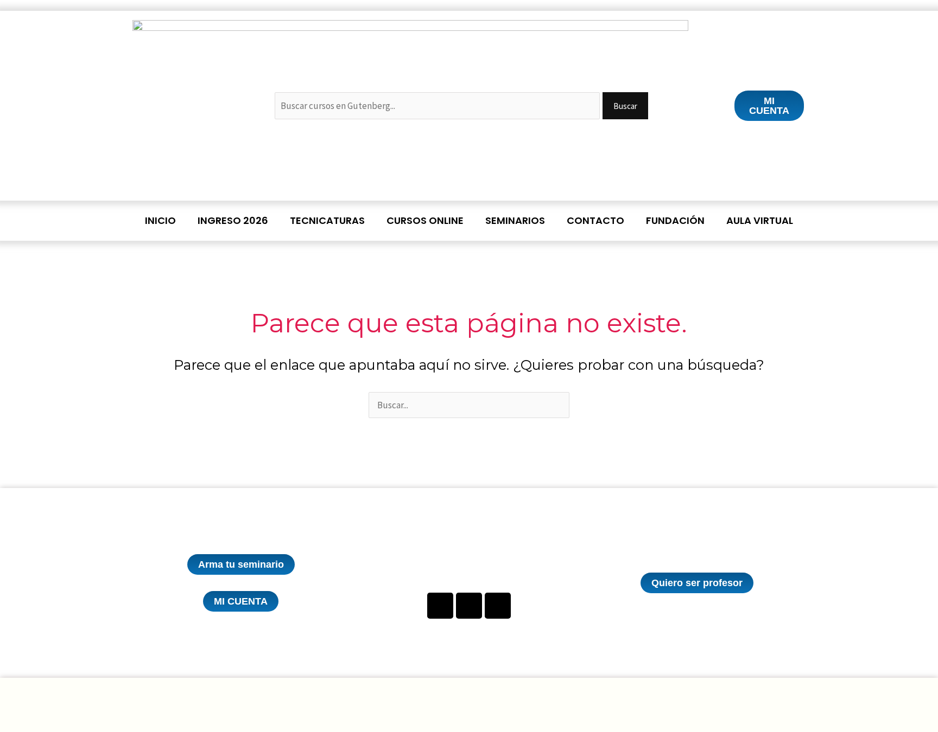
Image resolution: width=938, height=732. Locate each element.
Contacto (595, 220)
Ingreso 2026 (233, 220)
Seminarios (515, 220)
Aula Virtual (759, 220)
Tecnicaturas (327, 220)
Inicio (160, 220)
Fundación (675, 220)
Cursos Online (425, 220)
